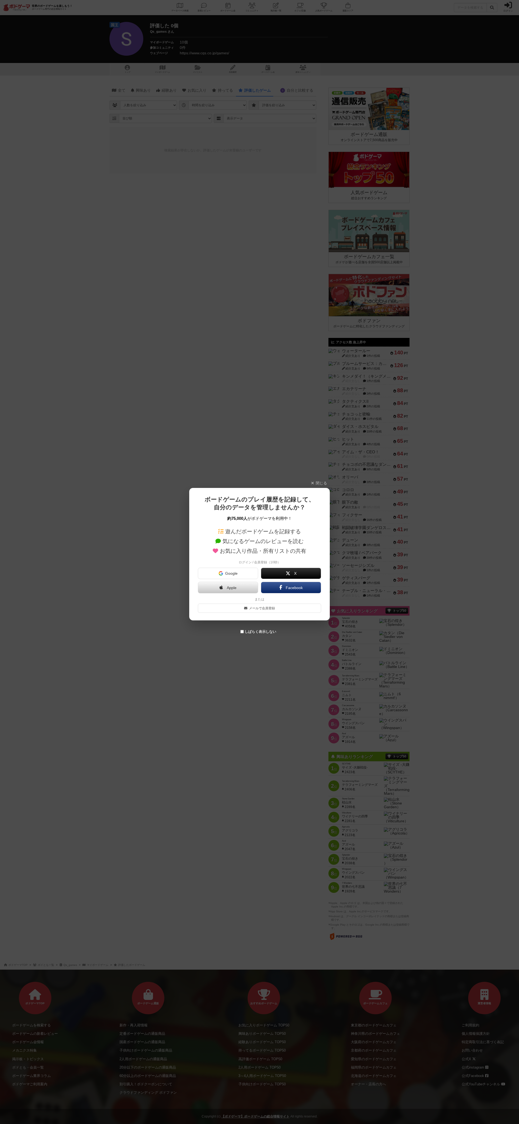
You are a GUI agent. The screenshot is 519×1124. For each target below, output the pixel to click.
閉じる (321, 483)
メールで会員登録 (262, 608)
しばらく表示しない (260, 632)
